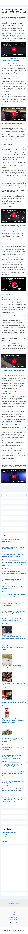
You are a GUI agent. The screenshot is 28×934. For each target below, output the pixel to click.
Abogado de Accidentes (14, 903)
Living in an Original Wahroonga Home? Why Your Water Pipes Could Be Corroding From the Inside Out (13, 756)
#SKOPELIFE (14, 917)
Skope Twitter (4, 839)
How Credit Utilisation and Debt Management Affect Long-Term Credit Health (13, 638)
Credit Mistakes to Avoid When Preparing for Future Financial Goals (12, 666)
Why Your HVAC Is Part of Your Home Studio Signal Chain (13, 782)
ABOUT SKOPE (14, 921)
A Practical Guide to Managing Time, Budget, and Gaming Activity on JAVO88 (14, 701)
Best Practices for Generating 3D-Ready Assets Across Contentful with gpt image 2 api (14, 564)
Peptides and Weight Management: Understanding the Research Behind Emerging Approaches (13, 720)
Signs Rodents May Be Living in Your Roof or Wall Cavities (13, 548)
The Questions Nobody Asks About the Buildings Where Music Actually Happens (13, 790)
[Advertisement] (14, 867)
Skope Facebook (5, 834)
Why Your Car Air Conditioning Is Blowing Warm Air (12, 540)
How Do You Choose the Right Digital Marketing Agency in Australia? (13, 555)
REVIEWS (14, 916)
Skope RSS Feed (5, 836)
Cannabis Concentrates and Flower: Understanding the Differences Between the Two (14, 740)
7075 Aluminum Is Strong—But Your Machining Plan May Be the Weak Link (13, 765)
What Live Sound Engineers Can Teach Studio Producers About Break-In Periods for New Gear (13, 799)
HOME (14, 911)
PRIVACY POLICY (14, 922)
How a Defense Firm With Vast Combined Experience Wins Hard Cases (14, 572)
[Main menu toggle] (25, 2)
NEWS (14, 914)
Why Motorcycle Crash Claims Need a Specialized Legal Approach (13, 595)
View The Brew (4, 841)
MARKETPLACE (14, 919)
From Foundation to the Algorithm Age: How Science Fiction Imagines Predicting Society (13, 603)
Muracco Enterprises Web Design (9, 832)
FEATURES (14, 912)
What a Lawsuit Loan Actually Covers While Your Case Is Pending (13, 580)
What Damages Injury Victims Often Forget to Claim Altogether (12, 619)
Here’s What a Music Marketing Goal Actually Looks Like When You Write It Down (13, 773)
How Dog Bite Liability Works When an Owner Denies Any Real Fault (13, 612)
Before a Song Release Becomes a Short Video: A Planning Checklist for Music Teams (14, 647)
